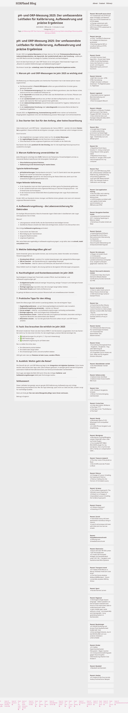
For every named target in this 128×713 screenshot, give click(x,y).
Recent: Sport (94, 588)
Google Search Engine (98, 129)
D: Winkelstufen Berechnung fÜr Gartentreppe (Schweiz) (100, 329)
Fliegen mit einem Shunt (99, 254)
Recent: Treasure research (99, 458)
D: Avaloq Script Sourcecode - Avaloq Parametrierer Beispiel (100, 678)
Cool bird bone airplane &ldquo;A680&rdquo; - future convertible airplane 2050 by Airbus (99, 578)
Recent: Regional (96, 598)
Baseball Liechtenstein (98, 668)
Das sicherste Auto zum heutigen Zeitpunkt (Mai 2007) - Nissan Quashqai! (100, 118)
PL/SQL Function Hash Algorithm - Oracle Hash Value (100, 58)
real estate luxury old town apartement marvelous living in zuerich (100, 520)
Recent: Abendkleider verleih (100, 364)
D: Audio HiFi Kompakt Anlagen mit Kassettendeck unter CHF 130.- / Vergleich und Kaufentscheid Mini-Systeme (100, 557)
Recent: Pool (94, 169)
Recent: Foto (94, 388)
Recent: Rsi (94, 146)
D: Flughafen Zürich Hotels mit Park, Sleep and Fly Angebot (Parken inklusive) (100, 354)
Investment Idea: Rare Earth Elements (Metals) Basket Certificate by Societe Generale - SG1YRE (100, 278)
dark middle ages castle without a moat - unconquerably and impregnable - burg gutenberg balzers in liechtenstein (100, 613)
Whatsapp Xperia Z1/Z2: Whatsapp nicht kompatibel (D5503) (99, 422)
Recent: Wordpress (96, 435)
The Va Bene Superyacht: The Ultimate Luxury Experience (100, 491)
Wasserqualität (77, 31)
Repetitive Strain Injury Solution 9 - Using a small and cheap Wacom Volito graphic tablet (99, 151)
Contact (102, 3)
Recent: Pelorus (95, 473)
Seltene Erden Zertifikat (99, 377)
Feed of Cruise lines (71, 703)
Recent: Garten (95, 326)
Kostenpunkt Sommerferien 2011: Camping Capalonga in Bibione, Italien (100, 218)
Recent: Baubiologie (97, 624)
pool (53, 29)
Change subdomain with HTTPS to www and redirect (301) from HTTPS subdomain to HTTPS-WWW (100, 26)
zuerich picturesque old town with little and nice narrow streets (100, 526)
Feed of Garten (41, 702)
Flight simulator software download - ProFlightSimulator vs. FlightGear (100, 84)
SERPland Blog (26, 3)
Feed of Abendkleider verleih (53, 702)
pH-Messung (26, 31)
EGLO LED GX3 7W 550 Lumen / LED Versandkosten (100, 552)
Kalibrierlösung (55, 31)
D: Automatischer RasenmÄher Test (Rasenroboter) (96, 333)
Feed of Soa (36, 702)
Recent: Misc (94, 127)
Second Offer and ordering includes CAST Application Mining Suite (99, 195)
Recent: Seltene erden (97, 375)
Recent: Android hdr (97, 288)
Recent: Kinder (95, 645)
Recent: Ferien (95, 343)
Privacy (109, 3)
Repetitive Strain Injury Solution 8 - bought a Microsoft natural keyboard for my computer (100, 158)
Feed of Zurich (111, 702)
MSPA (53, 33)
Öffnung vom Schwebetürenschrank (97, 540)
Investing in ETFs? (97, 509)
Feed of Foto (66, 702)
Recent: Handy (95, 418)
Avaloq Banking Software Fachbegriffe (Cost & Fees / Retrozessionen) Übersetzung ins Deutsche (100, 236)
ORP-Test (33, 31)
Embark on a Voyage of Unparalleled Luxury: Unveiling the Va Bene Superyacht (100, 496)
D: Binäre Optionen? (98, 507)
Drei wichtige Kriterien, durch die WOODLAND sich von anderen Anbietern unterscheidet (100, 635)
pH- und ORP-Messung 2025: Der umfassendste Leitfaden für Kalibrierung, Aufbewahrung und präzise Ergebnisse (100, 173)
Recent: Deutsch (95, 231)
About (95, 3)
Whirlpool (48, 33)
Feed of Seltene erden (61, 702)
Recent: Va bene (95, 488)
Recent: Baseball (96, 666)
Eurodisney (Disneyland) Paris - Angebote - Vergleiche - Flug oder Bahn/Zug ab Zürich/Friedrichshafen (100, 348)
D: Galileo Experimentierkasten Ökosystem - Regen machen (99, 649)
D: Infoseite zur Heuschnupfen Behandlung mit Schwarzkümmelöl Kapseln (100, 243)
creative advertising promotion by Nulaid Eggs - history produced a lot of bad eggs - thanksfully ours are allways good (99, 135)
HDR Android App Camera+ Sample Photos (99, 295)
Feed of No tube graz (19, 704)
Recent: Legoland (96, 93)
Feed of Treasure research (89, 702)
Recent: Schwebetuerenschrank (98, 536)
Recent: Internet (95, 76)
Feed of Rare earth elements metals (25, 704)
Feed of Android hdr (31, 702)
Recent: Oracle (95, 55)
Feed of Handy (76, 702)
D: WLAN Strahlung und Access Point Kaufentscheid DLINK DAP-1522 (99, 628)
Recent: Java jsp (95, 36)
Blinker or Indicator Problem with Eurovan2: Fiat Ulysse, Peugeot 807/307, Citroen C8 (100, 112)
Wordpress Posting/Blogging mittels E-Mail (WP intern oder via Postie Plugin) (100, 439)
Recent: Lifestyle (95, 108)
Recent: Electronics (96, 549)
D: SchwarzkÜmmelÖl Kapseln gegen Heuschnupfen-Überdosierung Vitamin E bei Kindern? (100, 656)
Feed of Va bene (100, 702)
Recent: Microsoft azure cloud (100, 14)
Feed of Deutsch (14, 702)
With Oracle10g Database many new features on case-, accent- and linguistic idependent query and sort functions (99, 65)
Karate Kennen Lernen (98, 590)
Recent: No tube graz (97, 252)
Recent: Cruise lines (97, 403)
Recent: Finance (95, 505)
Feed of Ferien (46, 702)
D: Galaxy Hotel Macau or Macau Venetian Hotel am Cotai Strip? (100, 571)
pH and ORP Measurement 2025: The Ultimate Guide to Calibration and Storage (99, 180)
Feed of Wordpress (82, 702)
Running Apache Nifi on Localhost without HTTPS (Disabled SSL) (98, 46)
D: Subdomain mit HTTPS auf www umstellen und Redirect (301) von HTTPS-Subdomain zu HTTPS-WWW (100, 18)
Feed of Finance (105, 702)
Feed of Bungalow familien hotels (7, 703)
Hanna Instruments (43, 31)
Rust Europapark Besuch (99, 101)
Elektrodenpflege (66, 31)
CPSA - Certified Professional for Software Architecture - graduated (100, 40)
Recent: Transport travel (98, 568)
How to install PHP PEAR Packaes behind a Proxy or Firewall (98, 316)
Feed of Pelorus (95, 702)
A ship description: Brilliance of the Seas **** (100, 406)
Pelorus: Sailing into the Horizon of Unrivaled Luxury (99, 480)
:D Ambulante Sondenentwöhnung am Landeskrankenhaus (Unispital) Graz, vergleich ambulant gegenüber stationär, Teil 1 (100, 260)
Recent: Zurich (95, 517)
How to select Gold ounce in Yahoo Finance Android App (100, 291)
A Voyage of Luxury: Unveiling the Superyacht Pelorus (100, 476)
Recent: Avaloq (95, 675)
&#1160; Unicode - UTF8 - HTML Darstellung (99, 79)
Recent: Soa (94, 303)
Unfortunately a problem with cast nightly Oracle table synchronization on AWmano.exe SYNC (100, 202)
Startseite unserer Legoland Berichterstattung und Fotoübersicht (100, 97)
